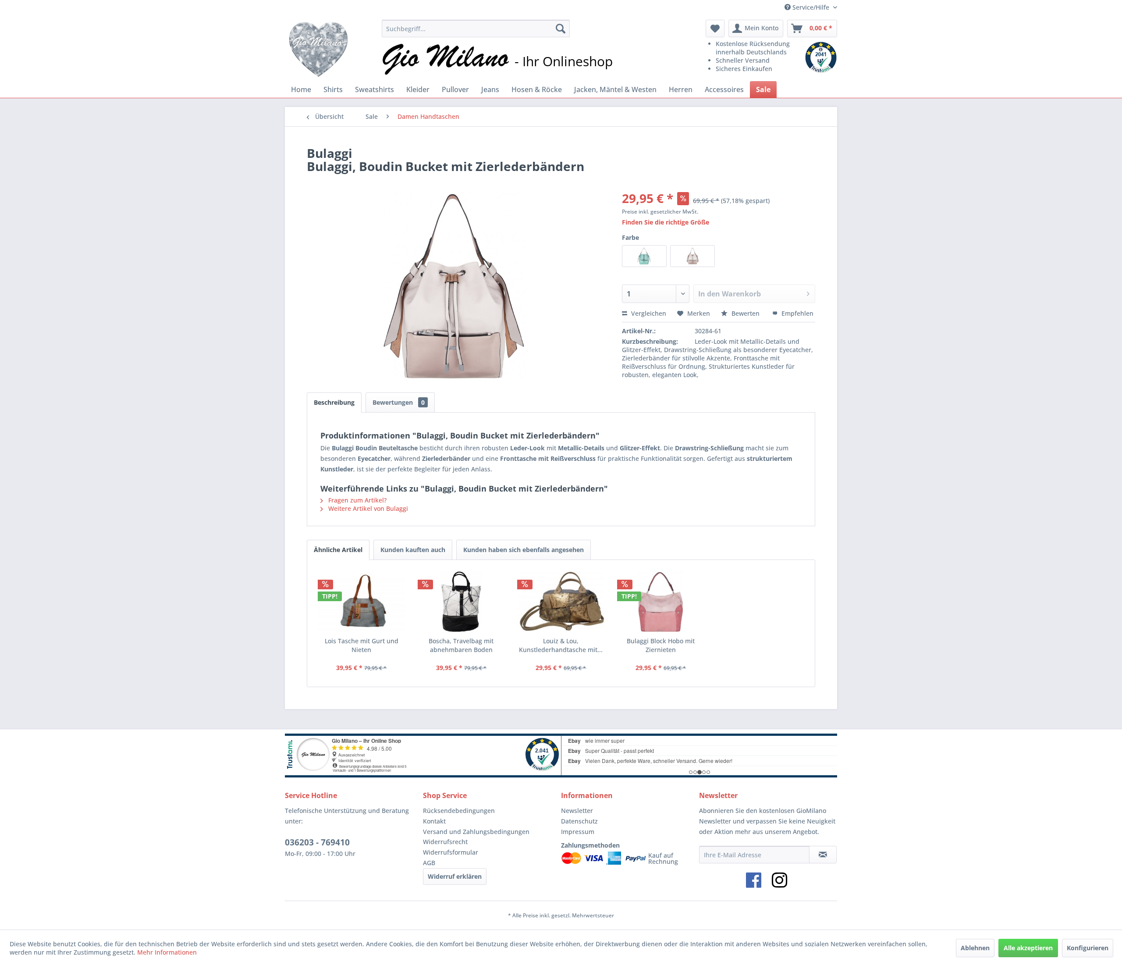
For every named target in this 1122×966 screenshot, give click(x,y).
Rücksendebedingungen (459, 810)
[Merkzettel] (715, 28)
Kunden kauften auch (412, 549)
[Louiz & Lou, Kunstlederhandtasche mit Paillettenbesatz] (561, 601)
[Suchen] (560, 28)
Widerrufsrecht (445, 842)
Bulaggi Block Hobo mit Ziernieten (661, 645)
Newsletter (577, 810)
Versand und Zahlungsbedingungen (476, 831)
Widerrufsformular (450, 852)
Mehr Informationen (167, 952)
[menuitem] (475, 28)
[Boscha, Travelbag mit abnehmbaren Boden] (461, 601)
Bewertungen (399, 402)
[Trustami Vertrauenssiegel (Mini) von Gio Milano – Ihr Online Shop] (820, 57)
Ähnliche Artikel (338, 549)
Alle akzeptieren (1028, 948)
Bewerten (745, 313)
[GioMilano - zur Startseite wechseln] (318, 48)
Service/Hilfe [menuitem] (811, 7)
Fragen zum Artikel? (357, 500)
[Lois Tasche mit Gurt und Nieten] (361, 601)
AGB (429, 863)
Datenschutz (579, 821)
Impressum (577, 831)
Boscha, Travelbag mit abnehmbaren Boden (461, 645)
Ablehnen (975, 948)
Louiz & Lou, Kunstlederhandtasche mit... (561, 645)
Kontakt (434, 821)
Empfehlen (796, 313)
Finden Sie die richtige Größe (665, 222)
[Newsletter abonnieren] (823, 854)
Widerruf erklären (455, 876)
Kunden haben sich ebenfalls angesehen (523, 549)
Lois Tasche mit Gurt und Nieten (361, 645)
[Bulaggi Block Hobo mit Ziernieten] (661, 601)
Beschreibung (334, 402)
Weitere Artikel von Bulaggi (367, 508)
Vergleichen (647, 313)
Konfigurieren (1087, 948)
